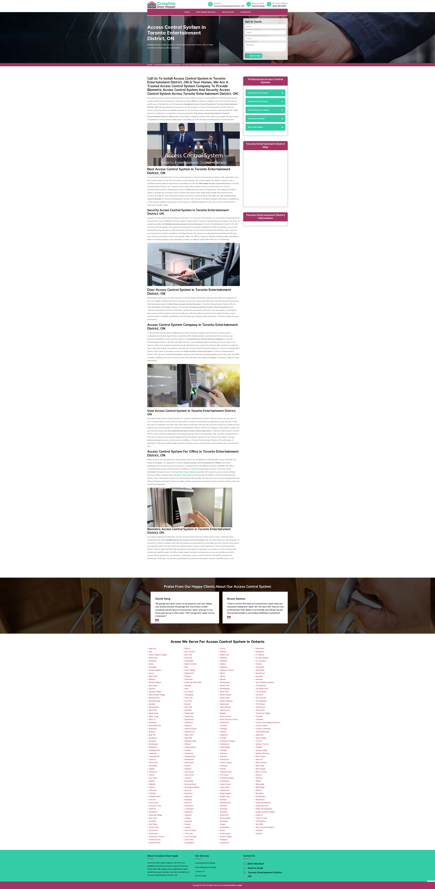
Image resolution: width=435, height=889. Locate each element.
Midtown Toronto (227, 670)
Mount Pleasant (226, 701)
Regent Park (225, 796)
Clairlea (152, 781)
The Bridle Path (262, 689)
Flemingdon (189, 695)
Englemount (189, 673)
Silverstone (224, 843)
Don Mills (152, 821)
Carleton (152, 759)
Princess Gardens (227, 778)
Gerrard (187, 704)
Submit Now (255, 56)
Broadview (153, 738)
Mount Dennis (225, 695)
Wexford (259, 778)
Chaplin (152, 769)
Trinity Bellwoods (262, 732)
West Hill (259, 759)
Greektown (188, 716)
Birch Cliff (153, 710)
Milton (222, 673)
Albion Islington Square (158, 655)
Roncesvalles (225, 818)
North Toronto (225, 716)
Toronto (259, 741)
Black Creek (153, 713)
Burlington (153, 747)
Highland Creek (190, 741)
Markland (223, 661)
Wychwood (260, 800)
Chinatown (153, 772)
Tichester (259, 719)
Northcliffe (224, 722)
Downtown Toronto (156, 836)
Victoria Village (261, 750)
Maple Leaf (224, 655)
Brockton (152, 741)
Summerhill (260, 670)
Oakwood (223, 735)
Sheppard (224, 840)
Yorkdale (259, 830)
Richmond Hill (225, 803)
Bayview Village (155, 692)
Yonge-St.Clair (261, 818)
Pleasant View (225, 772)
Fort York (188, 701)
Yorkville (259, 833)
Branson (152, 732)
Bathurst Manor (155, 682)
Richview (223, 806)
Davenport (153, 812)
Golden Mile (189, 713)
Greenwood (188, 719)
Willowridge (260, 787)
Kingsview (188, 796)
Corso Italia (153, 803)
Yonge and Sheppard (264, 809)
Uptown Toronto (262, 744)
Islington (187, 769)
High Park (188, 738)
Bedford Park (154, 698)
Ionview (187, 766)
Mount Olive (225, 698)
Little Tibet (189, 840)
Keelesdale (188, 781)
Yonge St (259, 815)
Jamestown (189, 772)
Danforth (152, 809)
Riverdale (223, 809)
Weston (259, 775)
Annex (151, 664)
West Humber (261, 762)
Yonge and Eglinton (263, 803)
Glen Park (188, 707)
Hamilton (188, 726)
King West (188, 793)
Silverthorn (260, 648)
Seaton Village (226, 836)
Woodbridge (260, 796)
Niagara (223, 713)
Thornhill (259, 716)
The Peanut (260, 704)
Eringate (187, 676)
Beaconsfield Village (157, 695)
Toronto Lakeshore (263, 729)
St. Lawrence (261, 661)
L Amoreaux (189, 809)
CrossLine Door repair (233, 885)
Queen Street (225, 784)
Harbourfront (189, 732)
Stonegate (260, 667)
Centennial (153, 766)
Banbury (152, 679)
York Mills (259, 824)
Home (187, 12)
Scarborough (225, 833)
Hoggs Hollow (190, 747)
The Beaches (261, 686)
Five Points (188, 692)
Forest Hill (188, 698)
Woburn (259, 790)
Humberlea (188, 753)
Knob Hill (187, 803)
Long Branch (189, 843)
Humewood (188, 762)
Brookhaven (153, 744)
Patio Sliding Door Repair (205, 867)
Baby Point (153, 676)
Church (151, 775)
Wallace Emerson (262, 753)
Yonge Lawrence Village (265, 812)
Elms (186, 667)
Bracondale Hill (155, 726)
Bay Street (153, 686)
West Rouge (260, 769)
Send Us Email (258, 6)
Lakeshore (188, 812)
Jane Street (189, 775)
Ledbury (187, 827)
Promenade (224, 781)
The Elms (259, 695)
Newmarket (224, 704)
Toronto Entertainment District (167, 64)
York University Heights (265, 827)
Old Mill (223, 738)
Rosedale (223, 821)
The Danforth (261, 692)
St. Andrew (260, 655)
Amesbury (153, 661)
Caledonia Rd (154, 756)
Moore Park (224, 686)
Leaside (187, 824)
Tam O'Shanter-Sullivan (265, 682)
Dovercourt (153, 830)
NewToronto (225, 710)
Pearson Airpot (226, 762)
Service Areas (201, 875)
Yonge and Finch (262, 806)
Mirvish (223, 679)
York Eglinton (261, 821)
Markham (223, 658)
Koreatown (188, 806)
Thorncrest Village (263, 713)
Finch (186, 689)
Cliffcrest (153, 790)
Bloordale (152, 722)
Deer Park (153, 818)
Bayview (152, 689)
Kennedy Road (190, 784)
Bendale (152, 704)
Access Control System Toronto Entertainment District (206, 64)
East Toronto (189, 652)
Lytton (222, 648)
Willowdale (260, 784)
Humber (187, 750)
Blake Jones (154, 716)
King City (187, 790)
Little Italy (188, 833)
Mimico (223, 676)
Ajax (150, 652)
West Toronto (261, 772)
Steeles (259, 664)
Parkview (223, 753)
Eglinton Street (190, 664)
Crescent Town (155, 806)
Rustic (222, 830)
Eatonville (188, 658)
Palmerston (224, 744)
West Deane (260, 756)
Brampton (153, 729)
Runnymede (224, 827)
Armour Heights (155, 670)
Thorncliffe (260, 710)
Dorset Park (153, 827)
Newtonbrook (225, 707)
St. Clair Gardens (262, 658)
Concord (152, 800)
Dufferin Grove (155, 840)
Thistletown (260, 707)
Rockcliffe (224, 815)
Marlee (223, 664)
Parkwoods (224, 759)
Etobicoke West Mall (192, 682)
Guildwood (188, 722)
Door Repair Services (206, 12)
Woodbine (259, 793)
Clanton (152, 787)
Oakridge (223, 729)
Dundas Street (155, 843)
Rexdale (223, 800)
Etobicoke (188, 679)
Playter (223, 769)
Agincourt (153, 648)
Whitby (258, 781)
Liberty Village (190, 830)
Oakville (223, 732)
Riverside (223, 812)
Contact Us (246, 12)
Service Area (228, 12)
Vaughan (259, 747)
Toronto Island (261, 726)
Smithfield (260, 652)
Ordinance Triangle (227, 741)
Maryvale (223, 667)
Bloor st (152, 719)
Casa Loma (153, 762)
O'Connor (223, 726)
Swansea (259, 679)
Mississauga (225, 682)
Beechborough (154, 701)
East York (188, 655)
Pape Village (225, 747)
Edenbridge (188, 661)
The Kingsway (261, 701)
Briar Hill (152, 735)
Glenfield (187, 710)
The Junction (261, 698)
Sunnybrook (260, 673)
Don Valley (153, 824)
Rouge (222, 824)
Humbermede (189, 756)
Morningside (225, 689)
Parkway (223, 756)
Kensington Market (192, 787)
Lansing (187, 818)
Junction (187, 778)
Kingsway (188, 800)
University (259, 735)
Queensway (224, 790)
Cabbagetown (154, 750)
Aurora (151, 673)
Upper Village (261, 738)
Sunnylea (259, 676)
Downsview (153, 833)
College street (155, 796)
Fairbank (187, 686)
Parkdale (223, 750)
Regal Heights (225, 793)
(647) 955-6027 (279, 6)
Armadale (152, 667)
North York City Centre (229, 719)
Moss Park (224, 692)
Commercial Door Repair (205, 863)
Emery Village (189, 670)
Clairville (152, 784)
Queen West (225, 787)
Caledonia (153, 753)
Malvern (223, 652)
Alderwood (153, 658)
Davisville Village (155, 815)
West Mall (260, 766)
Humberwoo (189, 759)
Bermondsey (154, 707)
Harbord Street (190, 729)
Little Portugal (190, 836)
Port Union (224, 775)
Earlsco (187, 648)
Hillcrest (187, 744)
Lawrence (188, 821)
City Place (153, 778)
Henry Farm (188, 735)
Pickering (223, 766)
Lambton (188, 815)
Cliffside (152, 793)
